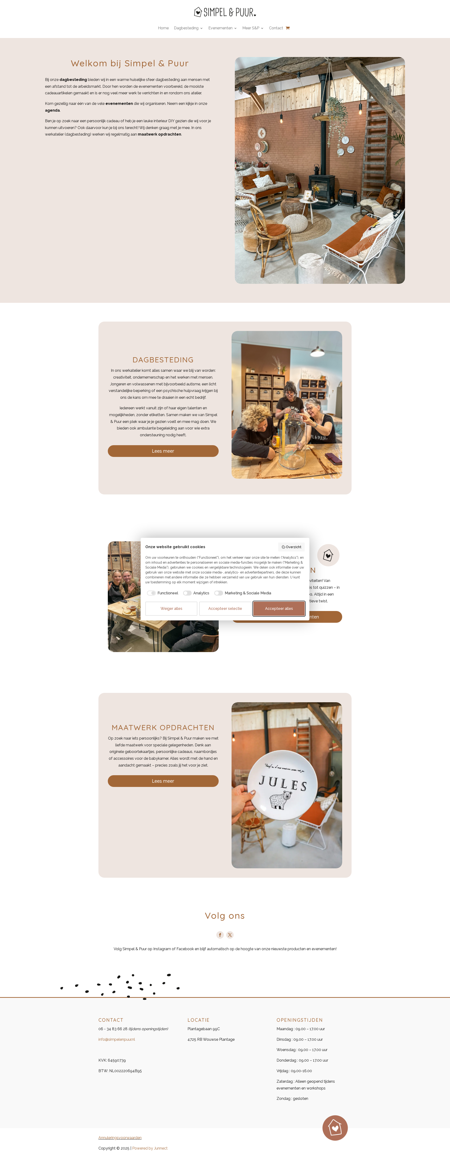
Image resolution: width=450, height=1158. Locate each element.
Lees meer (163, 451)
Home (163, 28)
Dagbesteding (186, 28)
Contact (276, 28)
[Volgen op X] (230, 935)
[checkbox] (161, 593)
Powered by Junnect (150, 1148)
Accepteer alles (279, 608)
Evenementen (220, 28)
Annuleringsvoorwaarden (120, 1137)
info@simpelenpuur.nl (116, 1039)
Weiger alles (171, 608)
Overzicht (293, 547)
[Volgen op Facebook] (220, 935)
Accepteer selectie (225, 608)
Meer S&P (250, 28)
